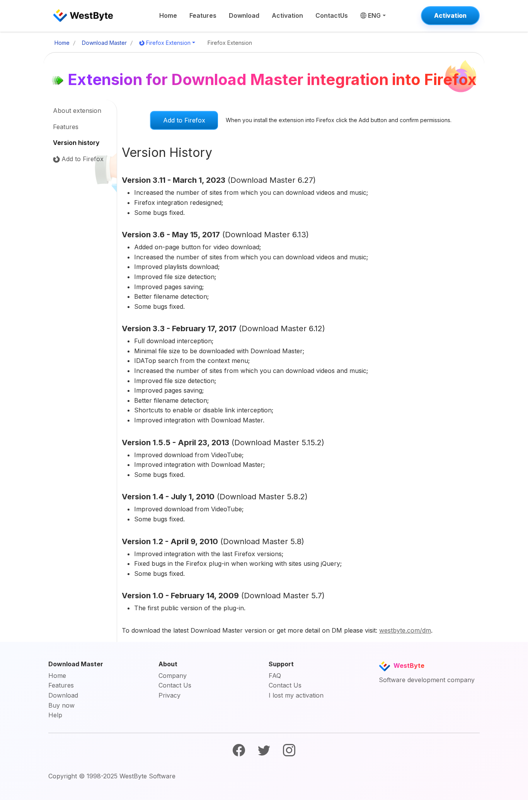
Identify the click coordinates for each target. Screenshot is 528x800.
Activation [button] (450, 15)
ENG (374, 15)
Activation (287, 15)
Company (172, 675)
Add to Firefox (82, 159)
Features (202, 15)
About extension (77, 110)
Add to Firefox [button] (184, 120)
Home (168, 15)
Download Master (104, 42)
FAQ (275, 675)
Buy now (61, 705)
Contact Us (174, 685)
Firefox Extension (168, 42)
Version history (76, 142)
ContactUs (331, 15)
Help (55, 715)
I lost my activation (296, 695)
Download (244, 15)
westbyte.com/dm (405, 630)
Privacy (169, 695)
